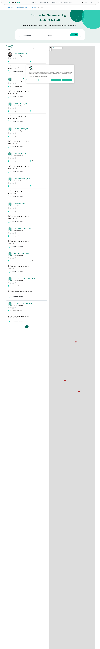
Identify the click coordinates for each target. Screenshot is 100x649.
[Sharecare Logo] (15, 2)
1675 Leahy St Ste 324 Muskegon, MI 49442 (18, 141)
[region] (50, 74)
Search (82, 2)
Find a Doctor (11, 7)
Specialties (18, 7)
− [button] (50, 49)
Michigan (34, 7)
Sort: (38, 49)
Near (48, 34)
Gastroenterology (26, 7)
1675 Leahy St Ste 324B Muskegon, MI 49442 (18, 92)
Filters (10, 46)
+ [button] (50, 48)
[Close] (72, 66)
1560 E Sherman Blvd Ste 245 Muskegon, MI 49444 (20, 291)
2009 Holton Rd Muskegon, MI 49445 (16, 67)
